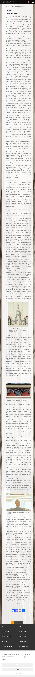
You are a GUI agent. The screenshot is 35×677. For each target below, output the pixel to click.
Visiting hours (25, 626)
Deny (17, 669)
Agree (17, 665)
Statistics (24, 641)
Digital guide (24, 646)
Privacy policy (17, 673)
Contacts (24, 636)
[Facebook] (13, 611)
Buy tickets (24, 631)
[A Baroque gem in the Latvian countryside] (8, 2)
